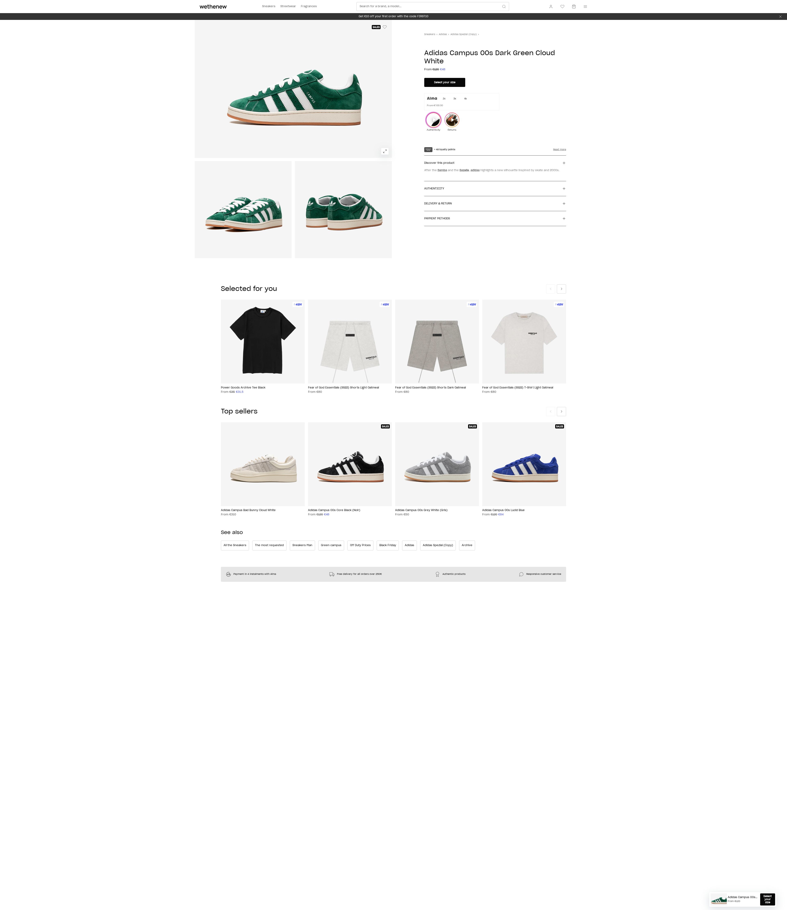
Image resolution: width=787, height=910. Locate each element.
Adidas (443, 34)
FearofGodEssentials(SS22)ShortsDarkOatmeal (430, 387)
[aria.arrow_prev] (550, 289)
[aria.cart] (574, 6)
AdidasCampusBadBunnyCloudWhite (248, 510)
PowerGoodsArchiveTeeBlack (243, 387)
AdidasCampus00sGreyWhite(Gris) (421, 510)
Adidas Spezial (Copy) (463, 34)
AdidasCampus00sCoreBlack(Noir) (334, 510)
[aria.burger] (584, 6)
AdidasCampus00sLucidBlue (503, 510)
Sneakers (429, 34)
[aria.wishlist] (562, 6)
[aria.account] (551, 6)
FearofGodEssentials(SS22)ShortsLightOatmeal (343, 387)
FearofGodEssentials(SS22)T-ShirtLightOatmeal (517, 387)
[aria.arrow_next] (561, 289)
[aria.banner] (780, 17)
